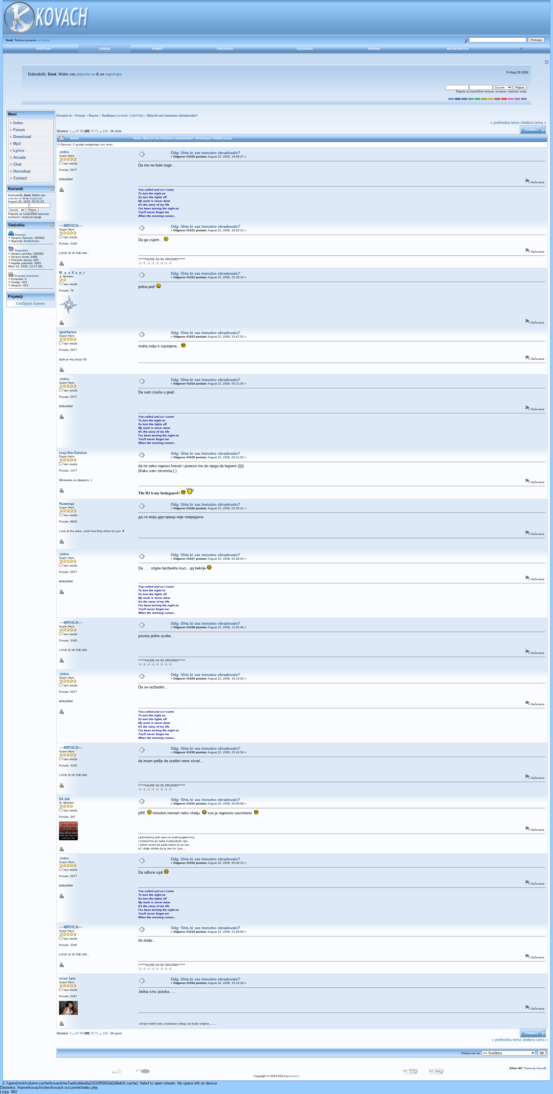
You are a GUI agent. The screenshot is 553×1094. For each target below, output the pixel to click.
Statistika (16, 225)
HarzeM (541, 1068)
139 (105, 131)
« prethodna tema (504, 122)
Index (17, 123)
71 (96, 131)
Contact (19, 178)
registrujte (113, 74)
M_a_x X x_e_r (72, 272)
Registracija (458, 48)
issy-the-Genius (73, 453)
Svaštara (108, 115)
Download (21, 137)
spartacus (67, 332)
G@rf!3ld (136, 115)
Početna (44, 48)
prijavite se (86, 74)
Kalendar (305, 48)
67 (77, 131)
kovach (294, 1076)
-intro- (64, 152)
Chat (16, 164)
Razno (94, 115)
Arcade (19, 157)
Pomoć (157, 48)
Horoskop (21, 171)
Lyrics (45, 40)
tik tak (64, 799)
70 (92, 131)
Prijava (374, 48)
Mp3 (16, 143)
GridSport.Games (30, 303)
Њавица (66, 503)
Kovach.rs (64, 115)
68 (82, 131)
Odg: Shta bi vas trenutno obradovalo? (205, 153)
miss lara (67, 978)
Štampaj (531, 129)
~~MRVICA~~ (71, 226)
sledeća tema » (533, 122)
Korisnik (15, 189)
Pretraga (225, 48)
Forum (104, 48)
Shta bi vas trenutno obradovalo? (172, 115)
